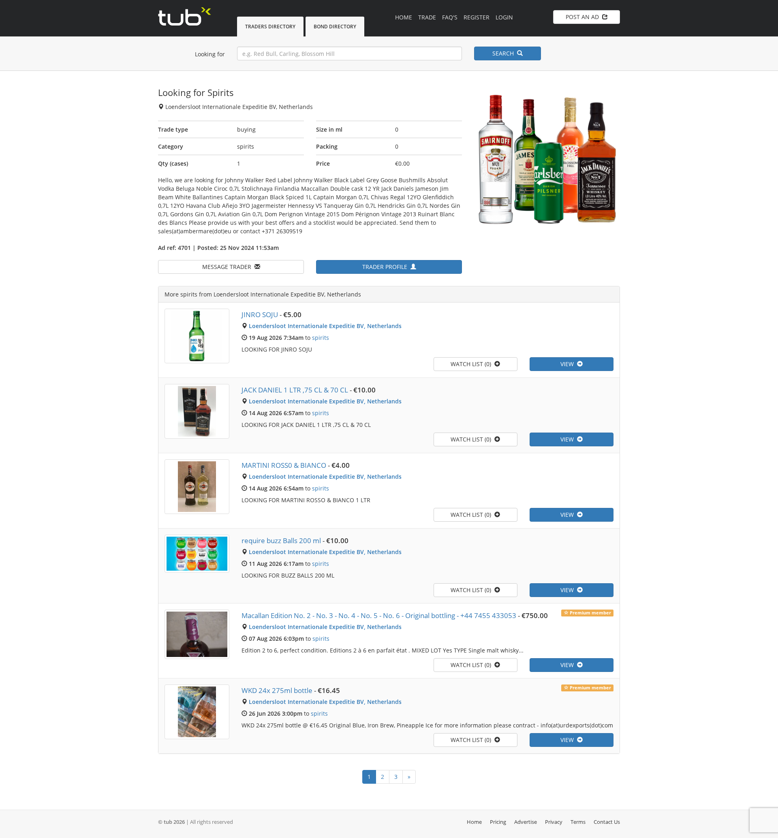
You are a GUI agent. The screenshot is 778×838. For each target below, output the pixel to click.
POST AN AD (584, 17)
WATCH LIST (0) (472, 364)
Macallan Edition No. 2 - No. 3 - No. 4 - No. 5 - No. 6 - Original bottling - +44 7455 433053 (379, 615)
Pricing (498, 821)
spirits (320, 337)
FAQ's (449, 17)
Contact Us (607, 821)
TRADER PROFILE (386, 267)
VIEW (568, 364)
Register (476, 17)
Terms (578, 821)
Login (504, 17)
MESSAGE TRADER (228, 267)
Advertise (525, 821)
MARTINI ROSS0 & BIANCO (284, 465)
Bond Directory (335, 26)
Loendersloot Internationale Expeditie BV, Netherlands (325, 326)
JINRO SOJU (260, 314)
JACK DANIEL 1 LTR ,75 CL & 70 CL (295, 389)
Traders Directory (270, 26)
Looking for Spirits (196, 92)
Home (403, 17)
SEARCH (504, 53)
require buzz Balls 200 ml (281, 540)
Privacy (553, 821)
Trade (427, 17)
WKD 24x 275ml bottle (277, 690)
